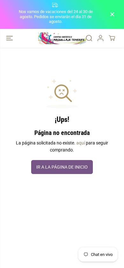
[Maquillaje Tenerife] (62, 38)
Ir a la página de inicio (62, 167)
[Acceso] (100, 38)
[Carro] (112, 38)
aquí (80, 142)
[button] (10, 38)
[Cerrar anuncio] (112, 14)
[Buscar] (89, 38)
